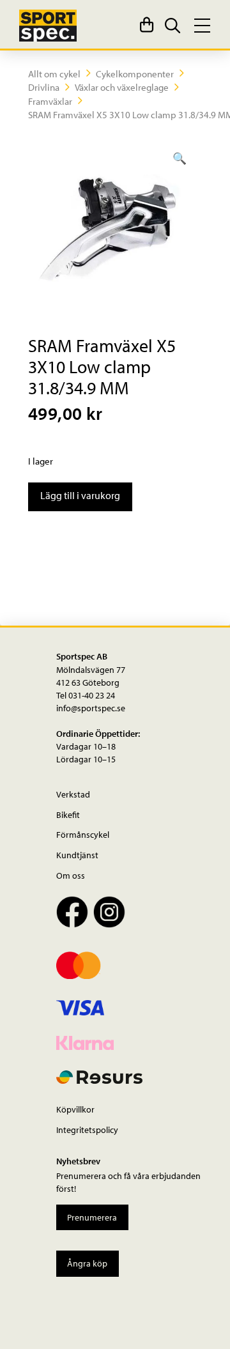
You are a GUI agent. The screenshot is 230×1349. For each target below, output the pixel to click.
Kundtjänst (77, 855)
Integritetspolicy (87, 1129)
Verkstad (73, 794)
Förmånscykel (82, 834)
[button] (147, 25)
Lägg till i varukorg (80, 495)
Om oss (70, 875)
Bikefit (68, 814)
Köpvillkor (75, 1109)
